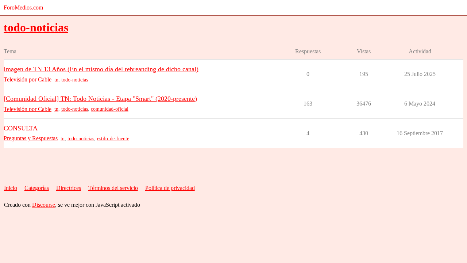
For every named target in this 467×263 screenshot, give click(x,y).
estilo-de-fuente (113, 138)
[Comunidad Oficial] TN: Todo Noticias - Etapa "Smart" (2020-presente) (100, 98)
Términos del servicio (113, 188)
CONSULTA (21, 128)
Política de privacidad (170, 188)
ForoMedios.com (23, 7)
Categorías (36, 188)
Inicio (10, 188)
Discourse (43, 205)
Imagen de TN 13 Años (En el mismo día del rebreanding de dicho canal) (101, 69)
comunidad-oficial (109, 109)
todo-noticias (74, 80)
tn (56, 80)
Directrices (68, 188)
